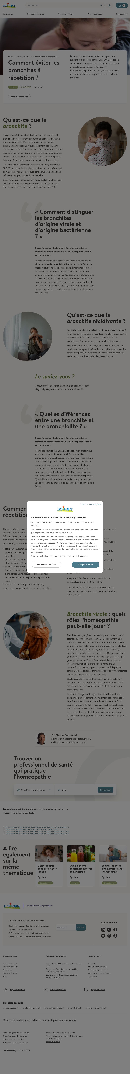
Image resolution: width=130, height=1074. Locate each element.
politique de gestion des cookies (74, 556)
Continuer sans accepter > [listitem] (91, 504)
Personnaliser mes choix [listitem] (46, 565)
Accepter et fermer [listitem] (85, 565)
